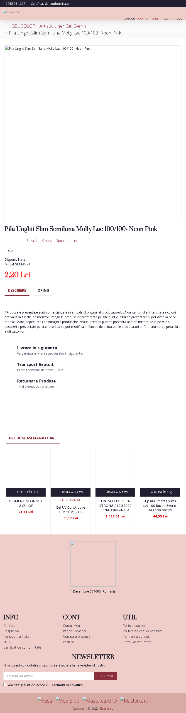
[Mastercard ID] (100, 700)
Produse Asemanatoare (32, 438)
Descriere (17, 290)
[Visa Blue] (67, 700)
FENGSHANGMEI (70, 500)
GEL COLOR (23, 26)
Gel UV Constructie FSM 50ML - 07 (70, 509)
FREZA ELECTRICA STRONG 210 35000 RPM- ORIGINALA (115, 505)
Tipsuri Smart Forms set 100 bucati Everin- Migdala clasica (160, 505)
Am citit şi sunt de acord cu (45, 685)
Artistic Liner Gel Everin (62, 26)
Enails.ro (107, 708)
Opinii (43, 290)
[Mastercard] (134, 700)
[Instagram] (99, 600)
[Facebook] (86, 600)
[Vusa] (45, 700)
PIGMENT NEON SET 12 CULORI (25, 503)
